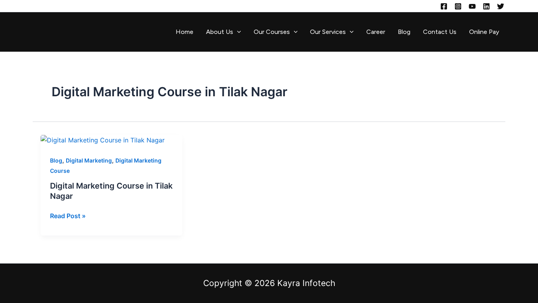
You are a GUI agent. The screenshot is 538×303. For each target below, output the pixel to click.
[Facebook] (444, 6)
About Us (219, 32)
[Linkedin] (486, 6)
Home (184, 32)
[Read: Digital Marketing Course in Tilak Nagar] (103, 140)
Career (375, 32)
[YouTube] (472, 6)
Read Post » (68, 215)
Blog (404, 32)
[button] (237, 32)
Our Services (328, 32)
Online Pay (484, 32)
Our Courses (272, 32)
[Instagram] (458, 6)
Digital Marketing (89, 160)
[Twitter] (500, 6)
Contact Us (439, 32)
